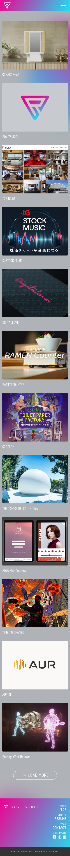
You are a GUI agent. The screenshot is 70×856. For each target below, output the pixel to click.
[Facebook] (64, 837)
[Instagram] (59, 837)
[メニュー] (63, 5)
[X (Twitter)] (54, 837)
